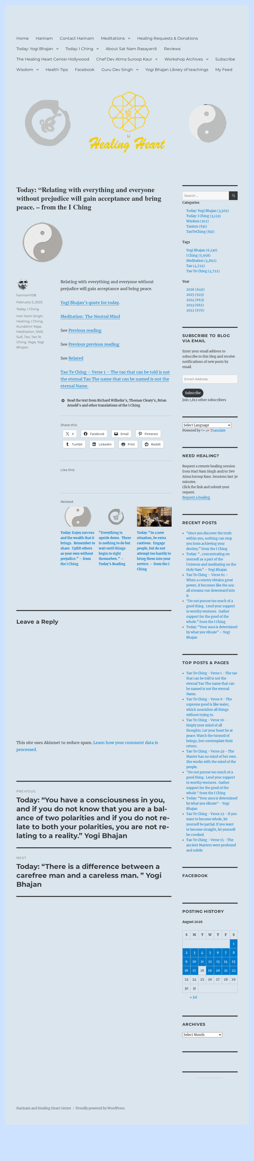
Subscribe (225, 59)
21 (225, 970)
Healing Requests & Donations (167, 38)
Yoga (32, 342)
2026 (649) (195, 289)
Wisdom (24, 69)
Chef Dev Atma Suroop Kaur (124, 59)
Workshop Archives (183, 59)
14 (226, 961)
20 (218, 970)
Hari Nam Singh (29, 316)
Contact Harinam (77, 38)
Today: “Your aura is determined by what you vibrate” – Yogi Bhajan (211, 632)
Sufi (19, 337)
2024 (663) (195, 300)
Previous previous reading (93, 344)
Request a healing (196, 497)
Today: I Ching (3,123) (203, 216)
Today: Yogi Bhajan (34, 48)
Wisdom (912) (197, 221)
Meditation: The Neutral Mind (90, 316)
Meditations (113, 38)
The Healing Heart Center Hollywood (52, 59)
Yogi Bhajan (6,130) (201, 250)
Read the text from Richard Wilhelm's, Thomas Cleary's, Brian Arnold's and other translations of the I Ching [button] (116, 403)
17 (194, 970)
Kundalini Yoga (28, 326)
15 (233, 961)
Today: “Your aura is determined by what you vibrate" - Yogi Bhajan (211, 803)
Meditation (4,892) (201, 261)
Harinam (44, 38)
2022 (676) (195, 310)
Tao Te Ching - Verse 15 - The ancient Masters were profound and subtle (211, 845)
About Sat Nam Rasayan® (131, 48)
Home (22, 38)
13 (218, 961)
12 (210, 961)
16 (186, 970)
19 (210, 970)
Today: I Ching (79, 48)
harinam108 (26, 295)
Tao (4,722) (195, 266)
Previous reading (84, 330)
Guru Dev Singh (117, 69)
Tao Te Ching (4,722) (203, 271)
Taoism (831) (196, 226)
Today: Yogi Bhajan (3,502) (207, 211)
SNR (39, 332)
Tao (27, 337)
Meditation (25, 332)
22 (234, 970)
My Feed (223, 69)
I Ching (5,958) (198, 255)
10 (194, 961)
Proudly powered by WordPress (100, 1108)
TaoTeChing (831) (200, 232)
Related (75, 358)
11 (202, 961)
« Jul (193, 997)
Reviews (172, 48)
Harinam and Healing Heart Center (43, 1108)
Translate (217, 430)
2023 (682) (195, 305)
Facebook (85, 69)
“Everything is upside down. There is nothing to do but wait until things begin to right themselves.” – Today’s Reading (115, 548)
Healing (23, 321)
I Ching (37, 321)
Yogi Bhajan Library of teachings (176, 69)
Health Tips (57, 69)
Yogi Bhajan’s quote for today (90, 302)
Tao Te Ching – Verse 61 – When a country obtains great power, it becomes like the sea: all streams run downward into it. (210, 585)
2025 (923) (195, 295)
